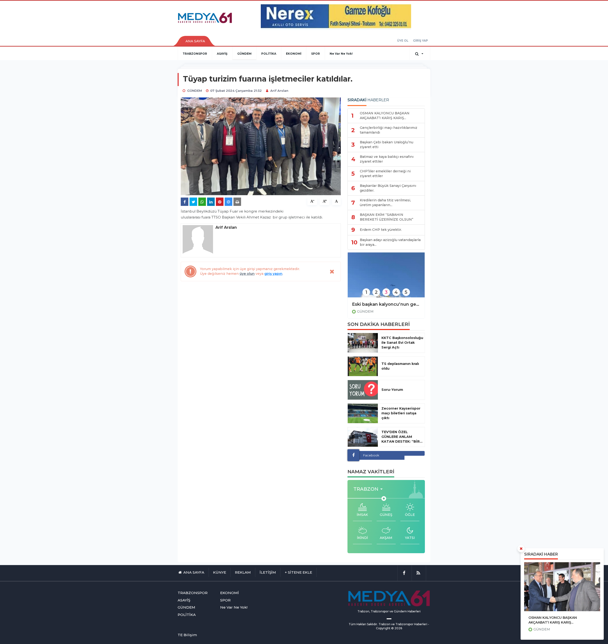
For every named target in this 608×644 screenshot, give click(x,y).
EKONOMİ (293, 53)
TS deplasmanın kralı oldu (400, 366)
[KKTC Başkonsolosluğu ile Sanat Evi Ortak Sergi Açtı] (363, 343)
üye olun (247, 273)
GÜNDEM (244, 53)
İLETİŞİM (268, 572)
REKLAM (243, 572)
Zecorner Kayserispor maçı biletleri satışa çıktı (400, 413)
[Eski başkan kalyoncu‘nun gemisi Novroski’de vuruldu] (386, 278)
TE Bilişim (187, 635)
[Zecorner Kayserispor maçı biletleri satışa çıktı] (363, 413)
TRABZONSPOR (195, 53)
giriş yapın (273, 273)
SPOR (315, 53)
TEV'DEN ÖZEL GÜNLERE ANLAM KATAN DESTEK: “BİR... (402, 437)
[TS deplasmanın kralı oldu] (363, 366)
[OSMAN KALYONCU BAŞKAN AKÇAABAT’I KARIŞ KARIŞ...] (562, 586)
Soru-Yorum (392, 389)
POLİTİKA (268, 53)
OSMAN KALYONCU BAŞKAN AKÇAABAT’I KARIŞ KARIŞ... (552, 620)
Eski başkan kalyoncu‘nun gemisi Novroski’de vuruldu (386, 304)
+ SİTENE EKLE (298, 572)
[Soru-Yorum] (363, 390)
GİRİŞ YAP (420, 40)
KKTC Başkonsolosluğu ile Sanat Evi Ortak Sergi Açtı (402, 342)
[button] (369, 489)
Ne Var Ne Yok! (341, 53)
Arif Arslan (279, 90)
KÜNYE (219, 572)
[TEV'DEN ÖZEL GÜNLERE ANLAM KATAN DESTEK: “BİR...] (363, 437)
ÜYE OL (402, 40)
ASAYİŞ (222, 53)
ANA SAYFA (195, 41)
